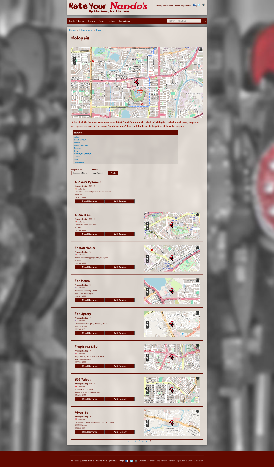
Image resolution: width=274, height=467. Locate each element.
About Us (179, 5)
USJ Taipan (83, 379)
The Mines (82, 281)
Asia (98, 30)
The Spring (83, 314)
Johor (76, 137)
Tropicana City (86, 347)
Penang (77, 148)
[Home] (109, 7)
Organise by (76, 169)
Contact (188, 5)
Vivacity (81, 412)
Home (158, 5)
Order (94, 169)
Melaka (77, 142)
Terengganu (79, 162)
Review (91, 20)
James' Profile (87, 460)
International (86, 30)
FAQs (121, 460)
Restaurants (168, 5)
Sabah (76, 156)
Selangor (77, 159)
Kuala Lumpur (80, 139)
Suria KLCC (82, 215)
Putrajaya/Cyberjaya (82, 153)
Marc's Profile (102, 460)
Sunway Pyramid (88, 182)
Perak (76, 150)
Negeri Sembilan (81, 145)
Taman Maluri (85, 248)
